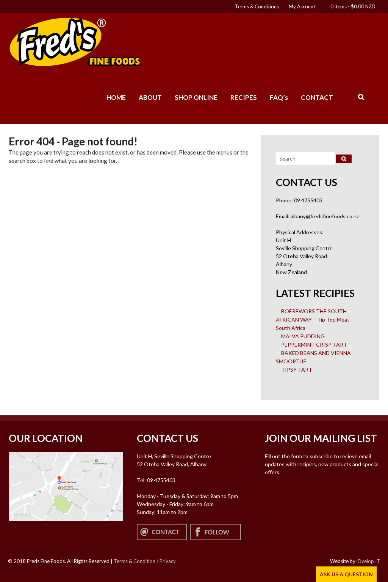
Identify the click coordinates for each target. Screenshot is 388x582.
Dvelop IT (369, 561)
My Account (302, 6)
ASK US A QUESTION (346, 574)
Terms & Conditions (257, 6)
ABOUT (150, 97)
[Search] (344, 159)
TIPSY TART (296, 369)
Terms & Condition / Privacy (145, 561)
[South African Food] (75, 63)
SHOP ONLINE (196, 97)
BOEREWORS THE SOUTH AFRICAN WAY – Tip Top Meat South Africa (312, 319)
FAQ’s (279, 97)
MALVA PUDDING (303, 336)
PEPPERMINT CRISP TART (314, 344)
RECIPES (243, 97)
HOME (116, 97)
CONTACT (317, 97)
